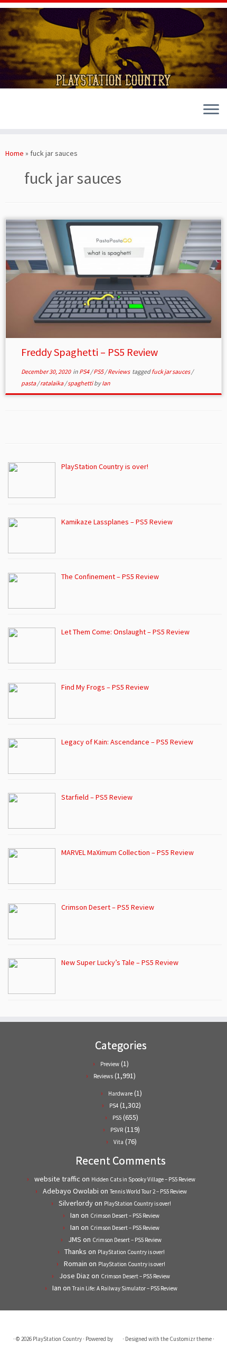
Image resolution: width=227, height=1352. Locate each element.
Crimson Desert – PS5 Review (124, 1215)
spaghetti (81, 383)
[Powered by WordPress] (117, 1336)
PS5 (99, 371)
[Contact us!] (47, 113)
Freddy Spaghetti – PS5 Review (89, 352)
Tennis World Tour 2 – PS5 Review (148, 1191)
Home (14, 153)
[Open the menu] (211, 110)
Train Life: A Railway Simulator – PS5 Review (124, 1288)
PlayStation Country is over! (137, 1203)
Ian (106, 383)
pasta (29, 383)
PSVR (116, 1130)
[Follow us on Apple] (38, 113)
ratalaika (52, 383)
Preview (109, 1064)
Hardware (120, 1093)
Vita (119, 1142)
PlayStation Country (57, 1339)
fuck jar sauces (171, 371)
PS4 (84, 371)
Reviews (119, 371)
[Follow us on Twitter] (11, 113)
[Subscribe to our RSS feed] (29, 113)
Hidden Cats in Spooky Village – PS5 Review (143, 1179)
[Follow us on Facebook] (20, 113)
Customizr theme (190, 1339)
